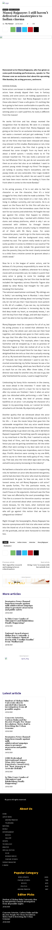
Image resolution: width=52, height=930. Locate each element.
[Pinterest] (30, 29)
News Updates (14, 9)
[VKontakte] (41, 801)
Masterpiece (7, 546)
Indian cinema (22, 542)
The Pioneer (9, 24)
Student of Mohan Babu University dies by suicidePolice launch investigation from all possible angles (17, 705)
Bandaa (12, 542)
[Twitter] (24, 29)
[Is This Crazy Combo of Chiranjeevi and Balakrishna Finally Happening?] (41, 622)
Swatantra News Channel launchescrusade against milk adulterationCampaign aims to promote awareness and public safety (19, 605)
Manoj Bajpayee (43, 542)
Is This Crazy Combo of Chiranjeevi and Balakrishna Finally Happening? (19, 621)
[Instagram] (32, 801)
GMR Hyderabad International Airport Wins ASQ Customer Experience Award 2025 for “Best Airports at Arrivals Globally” (17, 763)
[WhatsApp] (13, 29)
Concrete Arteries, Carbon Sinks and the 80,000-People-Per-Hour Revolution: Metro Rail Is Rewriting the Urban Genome (18, 723)
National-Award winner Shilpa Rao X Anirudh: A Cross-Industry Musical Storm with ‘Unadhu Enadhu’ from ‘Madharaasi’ (19, 637)
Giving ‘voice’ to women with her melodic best (38, 566)
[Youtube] (45, 801)
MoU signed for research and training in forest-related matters (12, 567)
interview (32, 542)
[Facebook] (18, 29)
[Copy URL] (36, 29)
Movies (5, 9)
